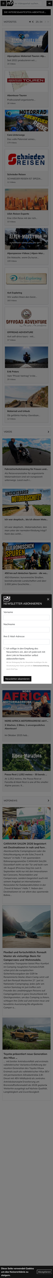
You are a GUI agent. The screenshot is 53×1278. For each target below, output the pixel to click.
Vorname (8, 612)
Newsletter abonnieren (17, 678)
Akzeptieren (44, 1271)
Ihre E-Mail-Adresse (14, 636)
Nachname (9, 624)
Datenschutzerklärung (41, 666)
